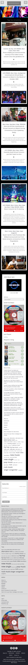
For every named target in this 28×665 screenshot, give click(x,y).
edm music (6, 445)
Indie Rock (17, 449)
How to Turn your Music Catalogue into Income (13, 434)
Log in (2, 598)
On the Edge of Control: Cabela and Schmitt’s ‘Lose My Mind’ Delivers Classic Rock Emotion (13, 394)
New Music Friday (14, 124)
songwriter (20, 470)
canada (18, 441)
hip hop (6, 447)
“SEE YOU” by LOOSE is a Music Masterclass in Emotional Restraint (14, 389)
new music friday (13, 457)
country (5, 443)
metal (15, 450)
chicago (22, 441)
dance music (19, 443)
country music (11, 443)
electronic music (16, 445)
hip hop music (14, 447)
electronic (10, 445)
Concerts (5, 49)
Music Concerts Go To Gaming (14, 209)
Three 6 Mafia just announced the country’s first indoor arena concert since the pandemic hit (14, 55)
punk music (20, 462)
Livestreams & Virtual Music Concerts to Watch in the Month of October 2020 (14, 77)
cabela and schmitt (8, 441)
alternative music (19, 438)
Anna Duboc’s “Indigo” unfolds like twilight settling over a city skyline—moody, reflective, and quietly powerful (13, 399)
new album (6, 455)
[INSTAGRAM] (16, 648)
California (15, 441)
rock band (15, 465)
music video (19, 452)
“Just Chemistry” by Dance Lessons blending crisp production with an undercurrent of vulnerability (14, 414)
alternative (12, 438)
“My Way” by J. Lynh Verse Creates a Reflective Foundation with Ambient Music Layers (13, 382)
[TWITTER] (11, 648)
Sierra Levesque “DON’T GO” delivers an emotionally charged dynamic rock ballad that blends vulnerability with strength (13, 404)
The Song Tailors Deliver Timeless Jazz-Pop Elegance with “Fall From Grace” (13, 377)
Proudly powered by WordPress (10, 661)
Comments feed (5, 602)
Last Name (4, 496)
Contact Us (6, 429)
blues (16, 440)
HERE (16, 293)
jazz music (6, 450)
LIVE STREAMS (17, 49)
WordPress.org (4, 603)
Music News (16, 50)
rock (10, 465)
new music (15, 455)
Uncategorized (21, 73)
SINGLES (6, 425)
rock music (8, 467)
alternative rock (9, 440)
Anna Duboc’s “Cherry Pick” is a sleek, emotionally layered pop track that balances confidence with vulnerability (14, 409)
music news (6, 452)
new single (8, 459)
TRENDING (22, 124)
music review (12, 452)
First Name (4, 492)
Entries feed (4, 600)
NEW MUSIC (6, 420)
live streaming (10, 450)
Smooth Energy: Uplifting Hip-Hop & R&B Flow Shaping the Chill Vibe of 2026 (13, 386)
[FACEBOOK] (14, 648)
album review (6, 438)
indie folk (20, 447)
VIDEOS (22, 150)
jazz (21, 449)
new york (15, 459)
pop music (8, 462)
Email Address (5, 488)
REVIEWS (17, 207)
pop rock (15, 462)
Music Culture (14, 205)
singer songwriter (11, 470)
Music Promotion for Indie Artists (11, 431)
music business (19, 450)
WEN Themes (14, 662)
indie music (6, 449)
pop (18, 459)
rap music (6, 465)
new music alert (6, 457)
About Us (6, 418)
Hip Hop (11, 49)
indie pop (12, 449)
